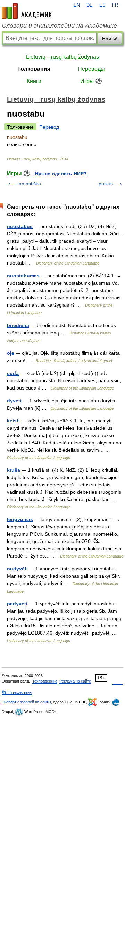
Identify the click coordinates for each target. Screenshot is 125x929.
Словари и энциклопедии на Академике (59, 25)
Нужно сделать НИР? (61, 173)
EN (77, 5)
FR (115, 5)
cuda (13, 373)
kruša (13, 470)
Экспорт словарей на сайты (26, 702)
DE (89, 5)
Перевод (49, 127)
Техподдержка (44, 681)
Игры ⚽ (91, 81)
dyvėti (14, 400)
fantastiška (29, 183)
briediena (18, 325)
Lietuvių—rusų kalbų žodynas (62, 57)
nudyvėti (17, 568)
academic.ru (27, 11)
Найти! (109, 38)
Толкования (33, 69)
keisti (13, 421)
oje (10, 353)
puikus (106, 183)
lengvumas (20, 519)
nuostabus (20, 226)
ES (102, 5)
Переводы (91, 69)
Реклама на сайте (75, 681)
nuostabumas (23, 275)
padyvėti (17, 603)
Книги (34, 81)
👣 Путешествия (17, 692)
